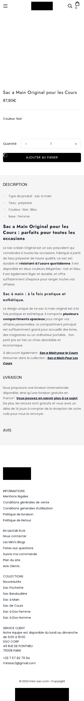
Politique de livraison (18, 514)
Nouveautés (12, 582)
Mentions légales (15, 496)
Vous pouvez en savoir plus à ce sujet (47, 398)
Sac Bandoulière (15, 594)
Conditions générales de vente (26, 502)
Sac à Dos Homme (17, 617)
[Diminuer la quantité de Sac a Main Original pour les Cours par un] (26, 144)
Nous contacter (14, 536)
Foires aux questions (18, 548)
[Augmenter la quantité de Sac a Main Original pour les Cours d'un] (76, 144)
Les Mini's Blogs (14, 542)
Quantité (10, 144)
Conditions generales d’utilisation (28, 508)
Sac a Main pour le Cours (59, 353)
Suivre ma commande (20, 554)
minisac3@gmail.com (19, 663)
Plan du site (11, 560)
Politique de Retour (17, 520)
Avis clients (11, 566)
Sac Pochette (13, 588)
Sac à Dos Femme (17, 611)
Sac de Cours (13, 605)
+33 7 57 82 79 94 (16, 658)
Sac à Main (11, 599)
